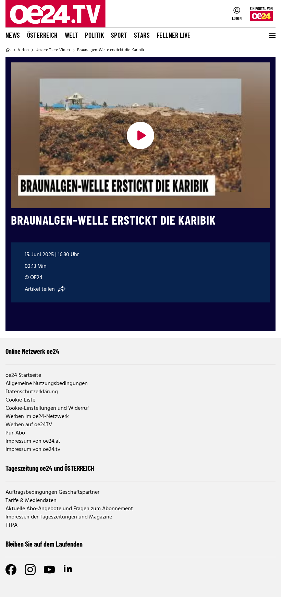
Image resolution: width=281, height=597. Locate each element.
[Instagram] (30, 569)
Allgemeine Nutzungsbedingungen (46, 383)
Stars (142, 35)
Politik (94, 35)
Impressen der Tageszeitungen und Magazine (58, 517)
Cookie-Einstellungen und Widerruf (47, 408)
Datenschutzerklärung (31, 391)
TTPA (11, 525)
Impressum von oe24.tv (32, 449)
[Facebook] (10, 569)
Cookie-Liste (20, 400)
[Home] (8, 50)
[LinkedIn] (68, 569)
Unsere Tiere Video (53, 50)
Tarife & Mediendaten (31, 500)
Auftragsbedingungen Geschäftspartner (52, 492)
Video (23, 50)
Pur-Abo (15, 433)
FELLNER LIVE (174, 35)
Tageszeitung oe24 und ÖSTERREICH (49, 468)
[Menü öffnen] (271, 35)
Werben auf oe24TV (28, 424)
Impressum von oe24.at (32, 441)
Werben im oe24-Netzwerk (37, 416)
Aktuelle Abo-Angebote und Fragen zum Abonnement (69, 508)
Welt (71, 35)
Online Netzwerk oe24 (32, 351)
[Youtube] (49, 569)
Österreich (42, 35)
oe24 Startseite (23, 375)
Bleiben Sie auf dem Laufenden (44, 544)
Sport (119, 35)
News (12, 35)
